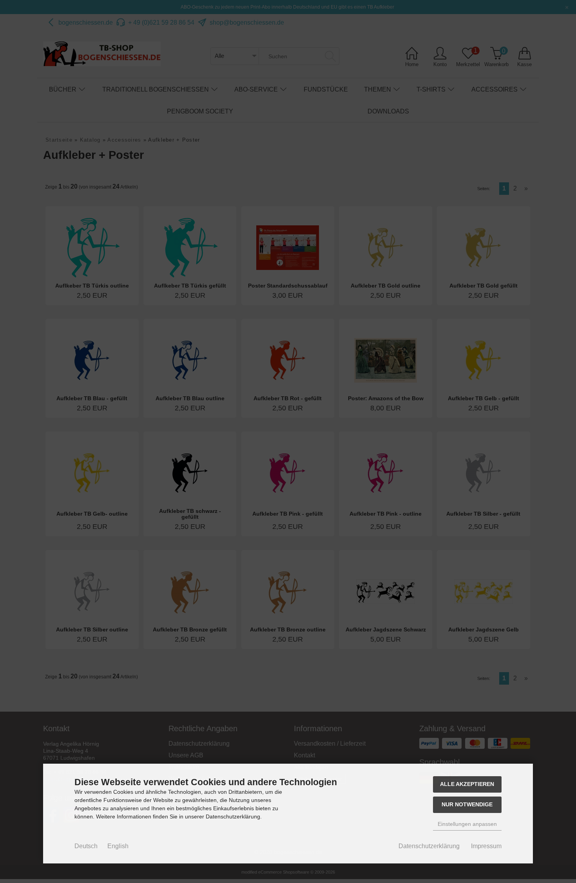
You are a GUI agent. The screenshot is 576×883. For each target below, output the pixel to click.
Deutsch (86, 846)
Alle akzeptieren (467, 784)
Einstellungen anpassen (467, 824)
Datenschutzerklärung (429, 846)
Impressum (486, 846)
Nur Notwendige (467, 804)
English (118, 846)
